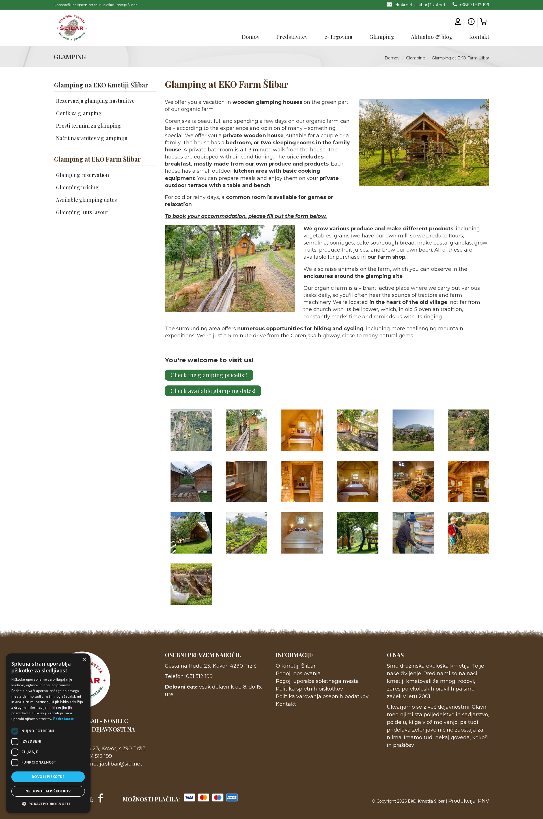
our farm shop (386, 257)
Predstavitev (291, 36)
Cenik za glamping (79, 113)
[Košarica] (483, 23)
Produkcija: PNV (468, 801)
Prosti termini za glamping (88, 125)
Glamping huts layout (82, 212)
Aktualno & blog (431, 36)
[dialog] (48, 733)
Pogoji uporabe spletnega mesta (317, 681)
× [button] (84, 659)
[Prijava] (458, 23)
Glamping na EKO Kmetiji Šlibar (101, 85)
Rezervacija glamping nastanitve (95, 100)
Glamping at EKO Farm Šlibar (460, 58)
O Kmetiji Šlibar (296, 666)
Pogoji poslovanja (298, 673)
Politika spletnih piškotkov (309, 689)
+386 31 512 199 (473, 4)
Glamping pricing (77, 187)
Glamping (381, 36)
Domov (250, 36)
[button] (48, 804)
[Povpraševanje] (471, 23)
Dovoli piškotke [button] (48, 776)
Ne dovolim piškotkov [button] (48, 791)
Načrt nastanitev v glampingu (92, 138)
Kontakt (479, 36)
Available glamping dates (86, 199)
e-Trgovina (338, 36)
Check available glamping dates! (213, 391)
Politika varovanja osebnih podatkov (322, 696)
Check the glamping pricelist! (209, 375)
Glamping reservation (82, 174)
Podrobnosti (64, 718)
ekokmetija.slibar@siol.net (419, 4)
